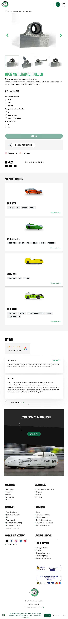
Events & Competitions (43, 520)
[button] (60, 35)
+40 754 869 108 (12, 544)
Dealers (9, 500)
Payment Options (41, 556)
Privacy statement (42, 548)
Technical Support (12, 512)
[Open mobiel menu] (63, 4)
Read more (56, 360)
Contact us (35, 434)
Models (38, 494)
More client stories (16, 403)
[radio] (8, 99)
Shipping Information (43, 553)
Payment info (26, 153)
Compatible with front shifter (15, 109)
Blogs (38, 512)
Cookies (39, 550)
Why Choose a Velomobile (44, 523)
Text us (58, 4)
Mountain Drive (10, 121)
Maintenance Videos (13, 515)
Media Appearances (42, 517)
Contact (8, 494)
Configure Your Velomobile (45, 489)
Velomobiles (13, 11)
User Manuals (10, 520)
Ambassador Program (13, 525)
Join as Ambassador (13, 528)
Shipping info (12, 153)
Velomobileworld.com (36, 601)
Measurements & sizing (14, 523)
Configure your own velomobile (23, 145)
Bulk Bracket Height (12, 96)
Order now (34, 136)
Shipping (39, 492)
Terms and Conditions (43, 558)
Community (10, 497)
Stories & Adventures (43, 515)
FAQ (7, 517)
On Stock (39, 497)
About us (9, 492)
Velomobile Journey (42, 525)
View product (55, 213)
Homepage (10, 489)
